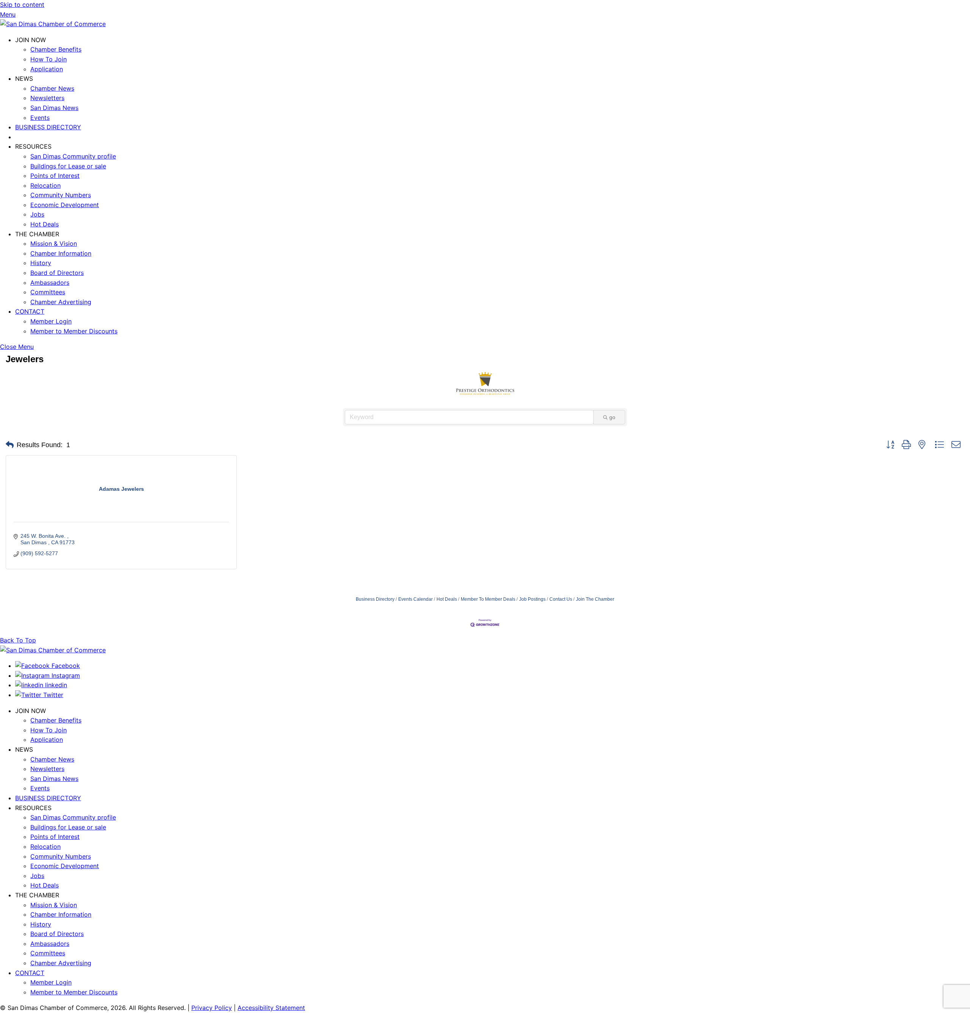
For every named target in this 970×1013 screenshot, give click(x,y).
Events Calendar (415, 599)
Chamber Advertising (60, 302)
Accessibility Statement (271, 1007)
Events (40, 117)
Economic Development (64, 205)
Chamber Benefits (55, 49)
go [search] (612, 417)
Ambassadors (49, 282)
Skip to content (22, 4)
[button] (10, 445)
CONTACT (29, 311)
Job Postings (532, 599)
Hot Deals (44, 224)
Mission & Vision (53, 243)
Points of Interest (55, 175)
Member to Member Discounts (73, 331)
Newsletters (47, 98)
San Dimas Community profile (73, 156)
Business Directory (375, 599)
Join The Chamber (595, 599)
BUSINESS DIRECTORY (48, 127)
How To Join (48, 59)
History (40, 263)
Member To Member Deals (488, 599)
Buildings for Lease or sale (68, 166)
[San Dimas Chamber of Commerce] (53, 24)
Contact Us (560, 599)
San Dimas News (54, 108)
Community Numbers (60, 195)
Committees (47, 292)
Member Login (51, 321)
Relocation (45, 185)
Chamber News (52, 88)
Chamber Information (60, 253)
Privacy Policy (211, 1007)
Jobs (37, 214)
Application (46, 69)
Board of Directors (57, 272)
